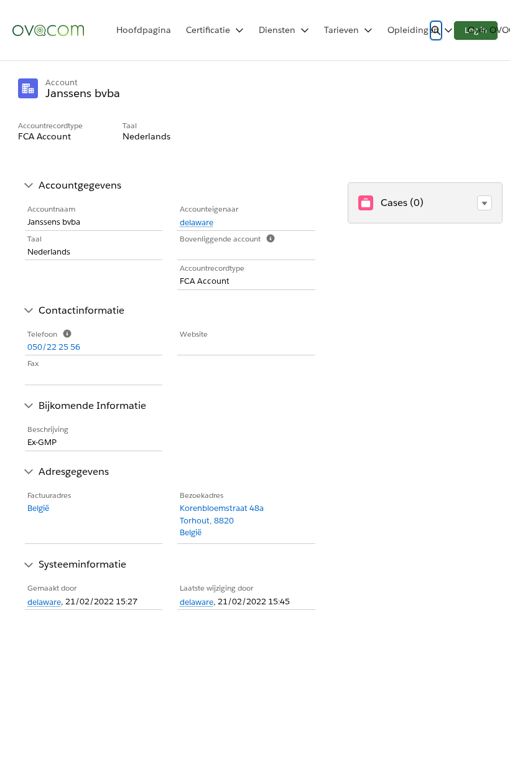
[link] (143, 30)
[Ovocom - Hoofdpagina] (48, 30)
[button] (484, 202)
